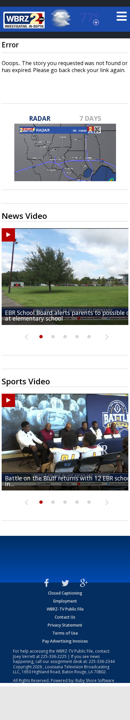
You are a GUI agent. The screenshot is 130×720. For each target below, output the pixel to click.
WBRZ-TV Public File (65, 609)
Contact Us (65, 617)
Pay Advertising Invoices (65, 641)
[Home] (25, 20)
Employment (65, 601)
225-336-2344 (102, 661)
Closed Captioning (65, 593)
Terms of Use (65, 633)
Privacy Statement (65, 625)
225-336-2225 (54, 656)
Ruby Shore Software (94, 680)
